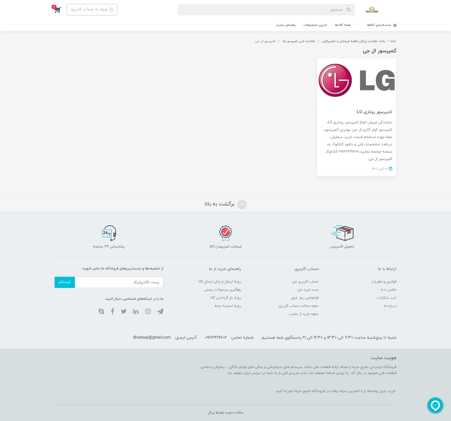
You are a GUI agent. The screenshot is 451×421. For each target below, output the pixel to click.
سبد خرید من (308, 289)
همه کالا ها (342, 25)
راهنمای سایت (286, 25)
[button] (61, 9)
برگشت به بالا (220, 204)
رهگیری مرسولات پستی (222, 289)
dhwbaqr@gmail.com (152, 338)
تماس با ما (388, 289)
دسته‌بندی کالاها (379, 25)
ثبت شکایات (386, 297)
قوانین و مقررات (383, 281)
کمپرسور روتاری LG (374, 112)
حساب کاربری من (305, 281)
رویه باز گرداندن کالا (225, 297)
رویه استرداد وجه (227, 305)
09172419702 (216, 338)
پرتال (211, 412)
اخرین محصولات (315, 25)
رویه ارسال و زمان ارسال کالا (219, 281)
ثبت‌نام (65, 282)
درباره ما (390, 305)
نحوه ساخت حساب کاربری (298, 305)
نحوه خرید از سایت (304, 314)
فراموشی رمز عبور (305, 297)
